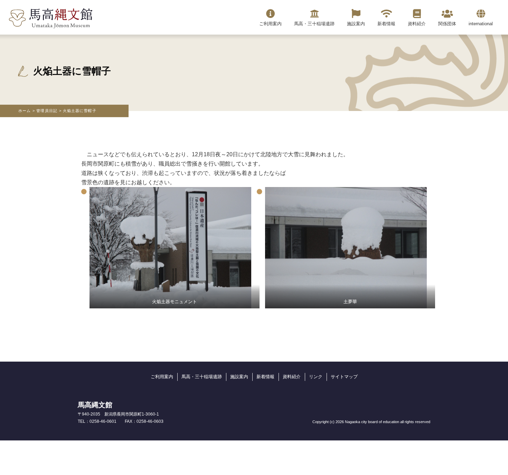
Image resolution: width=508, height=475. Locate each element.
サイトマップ (344, 376)
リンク (315, 376)
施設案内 (239, 376)
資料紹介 (292, 376)
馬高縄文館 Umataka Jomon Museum (50, 18)
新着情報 (265, 376)
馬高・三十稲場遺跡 (201, 376)
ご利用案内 (162, 376)
